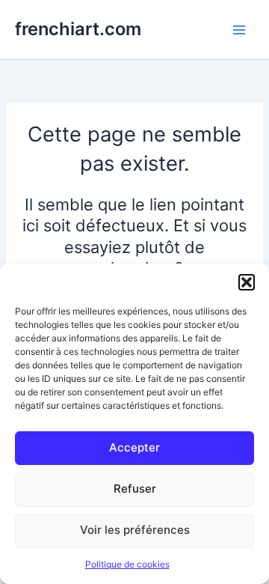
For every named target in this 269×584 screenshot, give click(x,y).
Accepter (134, 447)
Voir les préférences (135, 530)
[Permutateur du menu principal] (239, 29)
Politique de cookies (127, 564)
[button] (246, 282)
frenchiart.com (78, 29)
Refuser (135, 488)
